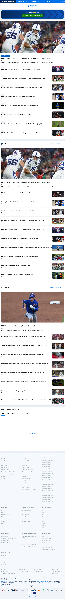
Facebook (3, 555)
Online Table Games (47, 547)
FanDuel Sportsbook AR (47, 460)
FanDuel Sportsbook (26, 510)
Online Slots (45, 536)
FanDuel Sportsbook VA (47, 499)
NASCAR (44, 525)
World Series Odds (26, 487)
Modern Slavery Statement (7, 471)
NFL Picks (24, 542)
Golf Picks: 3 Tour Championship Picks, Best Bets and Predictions (20, 105)
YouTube (3, 562)
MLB (23, 413)
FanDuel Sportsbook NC (47, 486)
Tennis (43, 523)
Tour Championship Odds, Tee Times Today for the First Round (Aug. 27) (21, 124)
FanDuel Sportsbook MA (47, 482)
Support (3, 458)
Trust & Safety (39, 569)
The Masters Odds (26, 478)
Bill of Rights (55, 569)
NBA (13, 413)
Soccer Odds (25, 482)
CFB (43, 519)
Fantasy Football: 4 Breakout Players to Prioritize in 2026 (17, 274)
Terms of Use (39, 571)
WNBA (43, 527)
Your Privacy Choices (57, 571)
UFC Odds (24, 480)
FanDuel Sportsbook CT (47, 469)
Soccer (3, 521)
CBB (43, 530)
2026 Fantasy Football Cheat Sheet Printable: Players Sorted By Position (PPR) (23, 78)
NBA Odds (24, 463)
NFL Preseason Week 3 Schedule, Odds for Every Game (16, 114)
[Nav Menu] (3, 6)
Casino (48, 1)
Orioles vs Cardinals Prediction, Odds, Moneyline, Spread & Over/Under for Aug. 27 (24, 381)
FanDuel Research (8, 1)
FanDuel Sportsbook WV (47, 504)
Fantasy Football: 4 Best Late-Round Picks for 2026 (15, 265)
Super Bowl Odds (26, 460)
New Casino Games (47, 538)
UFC (2, 519)
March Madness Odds (27, 471)
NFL (27, 413)
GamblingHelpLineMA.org (7, 581)
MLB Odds (24, 465)
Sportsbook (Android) (6, 542)
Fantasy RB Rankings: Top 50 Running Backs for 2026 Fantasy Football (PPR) (22, 69)
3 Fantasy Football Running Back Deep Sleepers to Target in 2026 (19, 133)
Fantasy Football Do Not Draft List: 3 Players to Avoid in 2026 (18, 96)
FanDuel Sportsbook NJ (47, 488)
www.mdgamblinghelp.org (42, 581)
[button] (32, 15)
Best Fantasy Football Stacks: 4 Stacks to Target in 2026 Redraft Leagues (21, 87)
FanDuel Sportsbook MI (47, 484)
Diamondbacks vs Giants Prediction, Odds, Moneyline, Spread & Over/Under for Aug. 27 (26, 400)
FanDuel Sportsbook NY (47, 490)
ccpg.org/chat (45, 579)
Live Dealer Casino (46, 542)
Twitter (3, 557)
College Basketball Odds (27, 469)
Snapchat (3, 564)
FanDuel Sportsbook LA (47, 480)
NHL (18, 413)
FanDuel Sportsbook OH (47, 493)
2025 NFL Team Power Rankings (29, 544)
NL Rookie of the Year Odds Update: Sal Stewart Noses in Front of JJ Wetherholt (23, 336)
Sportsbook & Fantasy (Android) (8, 538)
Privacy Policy (6, 571)
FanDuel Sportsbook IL (47, 475)
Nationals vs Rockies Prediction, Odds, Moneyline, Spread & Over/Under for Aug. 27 (24, 363)
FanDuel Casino (25, 514)
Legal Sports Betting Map (7, 474)
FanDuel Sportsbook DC (47, 471)
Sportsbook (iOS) (5, 540)
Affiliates (3, 476)
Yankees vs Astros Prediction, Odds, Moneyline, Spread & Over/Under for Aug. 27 (24, 345)
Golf (43, 521)
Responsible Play (5, 469)
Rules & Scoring (5, 467)
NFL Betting (24, 540)
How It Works (4, 465)
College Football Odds (27, 467)
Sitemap (3, 478)
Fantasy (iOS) (4, 536)
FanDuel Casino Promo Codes (49, 549)
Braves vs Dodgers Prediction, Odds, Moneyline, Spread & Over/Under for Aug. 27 (24, 354)
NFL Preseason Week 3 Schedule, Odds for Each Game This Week (19, 256)
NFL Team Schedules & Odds (28, 546)
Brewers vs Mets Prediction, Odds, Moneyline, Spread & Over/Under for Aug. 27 (23, 372)
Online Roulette (46, 545)
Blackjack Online (46, 540)
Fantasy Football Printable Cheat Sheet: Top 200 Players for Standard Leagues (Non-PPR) (26, 247)
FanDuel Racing (25, 516)
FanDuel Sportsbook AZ (47, 462)
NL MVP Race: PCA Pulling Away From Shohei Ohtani (18, 326)
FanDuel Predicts (26, 521)
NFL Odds (24, 458)
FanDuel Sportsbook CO (47, 466)
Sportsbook (21, 1)
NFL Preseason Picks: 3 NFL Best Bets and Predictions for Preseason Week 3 (26, 58)
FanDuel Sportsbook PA (47, 495)
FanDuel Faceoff (25, 519)
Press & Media (55, 573)
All (3, 413)
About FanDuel (4, 460)
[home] (32, 6)
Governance (22, 569)
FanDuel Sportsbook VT (47, 501)
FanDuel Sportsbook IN (47, 477)
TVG (23, 512)
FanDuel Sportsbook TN (47, 497)
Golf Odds (24, 476)
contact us (48, 586)
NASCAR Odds (25, 485)
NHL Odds (24, 474)
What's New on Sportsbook (7, 463)
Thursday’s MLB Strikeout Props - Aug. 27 (13, 391)
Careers (5, 569)
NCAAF (8, 413)
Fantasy (34, 1)
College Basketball (5, 514)
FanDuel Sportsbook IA (47, 473)
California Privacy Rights (24, 571)
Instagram (3, 560)
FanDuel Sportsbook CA (47, 464)
